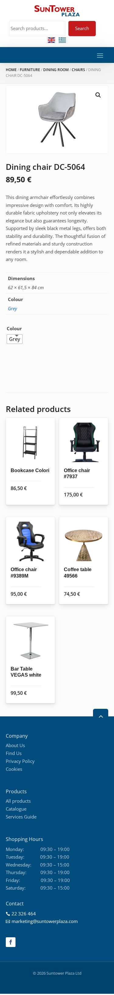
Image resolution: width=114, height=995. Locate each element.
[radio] (14, 339)
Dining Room (56, 69)
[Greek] (63, 40)
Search (82, 28)
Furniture (30, 69)
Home (11, 69)
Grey (12, 308)
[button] (98, 95)
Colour (14, 328)
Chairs (78, 69)
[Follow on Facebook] (11, 942)
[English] (52, 40)
